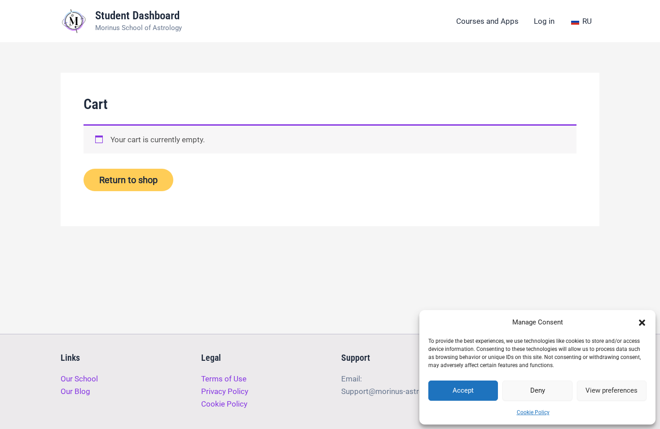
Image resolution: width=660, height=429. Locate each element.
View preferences (611, 390)
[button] (642, 322)
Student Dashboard (137, 15)
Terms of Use (223, 378)
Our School (79, 378)
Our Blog (75, 391)
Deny (537, 390)
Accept (463, 390)
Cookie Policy (533, 412)
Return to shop (128, 180)
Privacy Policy (224, 391)
